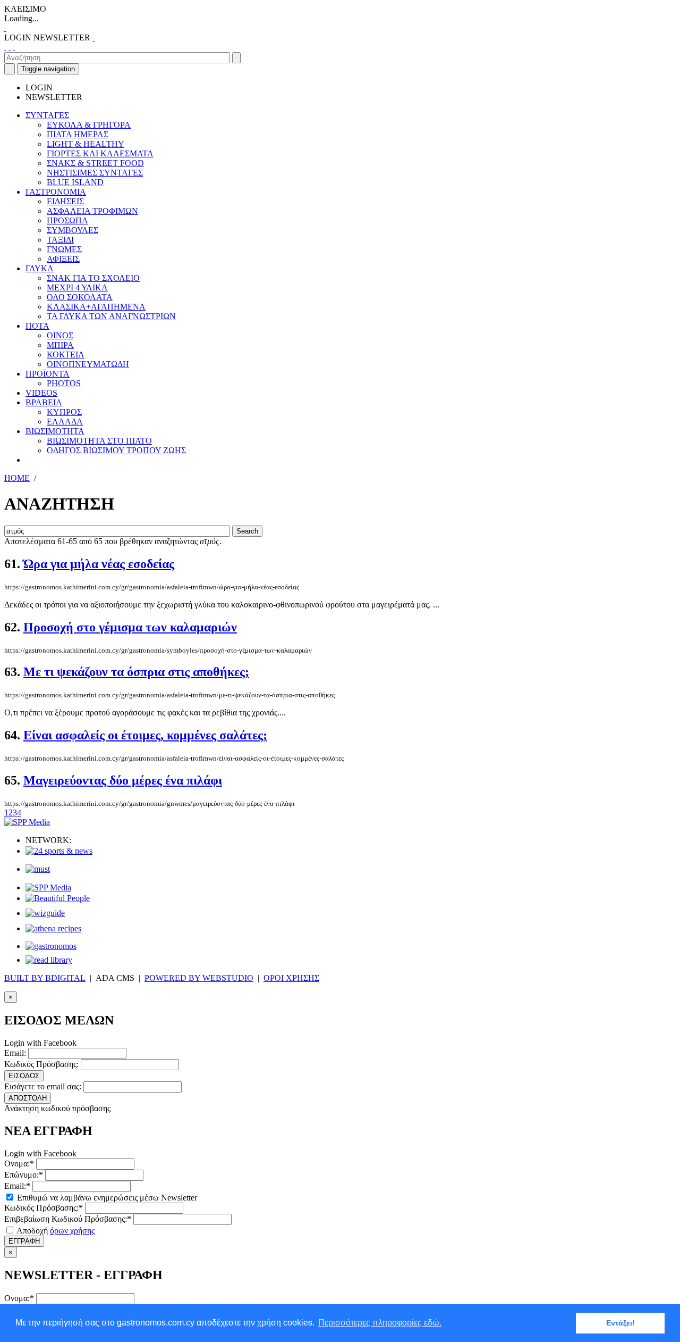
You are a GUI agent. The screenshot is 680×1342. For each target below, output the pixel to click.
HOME (17, 477)
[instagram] (9, 47)
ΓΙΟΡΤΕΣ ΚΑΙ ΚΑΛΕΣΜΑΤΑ (100, 153)
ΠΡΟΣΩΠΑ (67, 220)
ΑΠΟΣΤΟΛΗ (27, 1098)
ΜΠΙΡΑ (60, 344)
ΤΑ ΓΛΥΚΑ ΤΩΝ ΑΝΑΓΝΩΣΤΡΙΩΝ (111, 316)
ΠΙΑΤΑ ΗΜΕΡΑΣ (77, 134)
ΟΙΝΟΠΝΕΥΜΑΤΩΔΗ (88, 364)
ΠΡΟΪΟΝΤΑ (48, 373)
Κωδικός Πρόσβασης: (41, 1064)
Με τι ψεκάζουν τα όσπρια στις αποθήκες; (136, 672)
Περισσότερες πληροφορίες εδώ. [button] (379, 1322)
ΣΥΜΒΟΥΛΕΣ (72, 230)
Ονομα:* (19, 1163)
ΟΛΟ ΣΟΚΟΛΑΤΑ (80, 297)
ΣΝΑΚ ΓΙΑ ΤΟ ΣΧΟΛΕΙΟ (93, 277)
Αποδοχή (55, 1230)
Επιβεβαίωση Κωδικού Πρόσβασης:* (67, 1218)
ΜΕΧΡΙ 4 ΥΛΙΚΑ (77, 287)
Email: (15, 1052)
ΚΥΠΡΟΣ (64, 411)
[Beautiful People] (58, 898)
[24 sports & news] (59, 850)
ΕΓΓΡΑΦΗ (24, 1241)
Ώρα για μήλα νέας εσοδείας (98, 564)
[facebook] (5, 47)
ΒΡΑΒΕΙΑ (44, 402)
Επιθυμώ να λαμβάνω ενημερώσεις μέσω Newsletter (106, 1197)
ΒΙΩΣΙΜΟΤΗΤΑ (55, 431)
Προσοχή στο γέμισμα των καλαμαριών (130, 627)
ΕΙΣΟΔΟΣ (23, 1076)
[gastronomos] (51, 946)
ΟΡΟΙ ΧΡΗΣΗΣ (291, 977)
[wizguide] (45, 913)
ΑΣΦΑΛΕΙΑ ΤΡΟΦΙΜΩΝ (92, 210)
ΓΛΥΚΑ (40, 268)
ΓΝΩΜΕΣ (64, 249)
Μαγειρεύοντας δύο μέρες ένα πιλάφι (122, 780)
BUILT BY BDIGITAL (45, 977)
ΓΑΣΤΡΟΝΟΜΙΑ (56, 191)
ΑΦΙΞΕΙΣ (63, 258)
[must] (38, 868)
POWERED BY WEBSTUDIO (198, 977)
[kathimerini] (48, 887)
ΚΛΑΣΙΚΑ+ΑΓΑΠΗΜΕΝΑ (96, 306)
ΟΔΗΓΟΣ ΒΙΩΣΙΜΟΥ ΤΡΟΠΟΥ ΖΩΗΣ (116, 450)
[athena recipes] (53, 928)
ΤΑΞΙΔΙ (60, 239)
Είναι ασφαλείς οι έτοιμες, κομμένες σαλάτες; (145, 735)
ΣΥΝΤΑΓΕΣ (47, 115)
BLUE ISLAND (75, 182)
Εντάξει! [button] (620, 1323)
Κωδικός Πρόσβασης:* (43, 1207)
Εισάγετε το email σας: (42, 1086)
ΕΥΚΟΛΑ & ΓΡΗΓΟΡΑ (89, 124)
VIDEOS (41, 392)
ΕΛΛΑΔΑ (65, 421)
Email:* (17, 1185)
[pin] (14, 47)
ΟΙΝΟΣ (60, 335)
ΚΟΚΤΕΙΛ (65, 354)
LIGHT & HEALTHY (85, 143)
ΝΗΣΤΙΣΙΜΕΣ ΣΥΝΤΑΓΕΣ (95, 172)
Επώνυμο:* (23, 1174)
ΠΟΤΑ (37, 325)
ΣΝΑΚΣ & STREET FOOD (95, 163)
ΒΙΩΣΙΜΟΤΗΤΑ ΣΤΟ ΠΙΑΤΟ (99, 440)
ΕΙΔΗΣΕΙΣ (65, 201)
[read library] (49, 959)
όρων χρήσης (72, 1230)
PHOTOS (64, 383)
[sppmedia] (27, 822)
